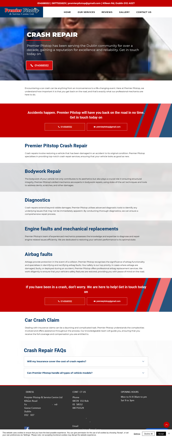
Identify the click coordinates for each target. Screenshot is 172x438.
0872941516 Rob (81, 401)
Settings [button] (137, 433)
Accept (161, 433)
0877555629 (59, 3)
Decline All (148, 433)
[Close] (168, 433)
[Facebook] (26, 429)
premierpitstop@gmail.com (84, 3)
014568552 (43, 3)
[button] (86, 12)
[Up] (166, 425)
